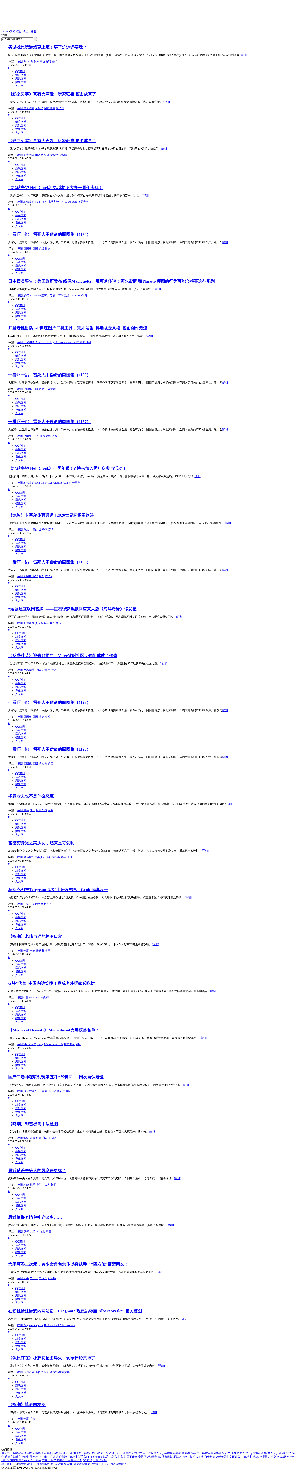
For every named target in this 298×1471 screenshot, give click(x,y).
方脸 (42, 1231)
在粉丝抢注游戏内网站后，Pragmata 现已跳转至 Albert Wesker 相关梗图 (75, 1311)
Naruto (73, 295)
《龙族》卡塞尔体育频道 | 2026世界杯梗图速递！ (53, 515)
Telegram (35, 903)
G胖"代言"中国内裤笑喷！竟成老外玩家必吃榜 (51, 983)
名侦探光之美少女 (34, 857)
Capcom (38, 1325)
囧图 (35, 248)
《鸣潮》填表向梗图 (27, 1404)
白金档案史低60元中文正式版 (222, 1456)
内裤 (46, 997)
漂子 (47, 950)
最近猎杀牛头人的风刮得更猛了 (37, 1170)
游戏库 (35, 61)
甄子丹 (60, 108)
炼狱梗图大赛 (80, 201)
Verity (160, 1453)
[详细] (243, 55)
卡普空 (39, 1372)
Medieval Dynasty (33, 1044)
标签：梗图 (29, 31)
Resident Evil (51, 1325)
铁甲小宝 (50, 1091)
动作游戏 (52, 154)
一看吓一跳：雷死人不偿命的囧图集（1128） (49, 702)
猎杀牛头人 (43, 1184)
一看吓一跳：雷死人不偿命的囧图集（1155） (49, 562)
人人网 (19, 85)
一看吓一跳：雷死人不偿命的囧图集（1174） (49, 234)
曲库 (120, 1456)
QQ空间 (20, 71)
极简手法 (41, 1137)
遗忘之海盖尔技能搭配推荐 (21, 1456)
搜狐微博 (20, 82)
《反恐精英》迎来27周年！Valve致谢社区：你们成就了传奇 (62, 655)
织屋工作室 (130, 1456)
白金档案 (246, 1456)
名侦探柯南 (53, 857)
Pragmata (28, 1325)
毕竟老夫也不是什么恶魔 (31, 796)
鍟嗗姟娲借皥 (63, 1464)
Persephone (96, 1456)
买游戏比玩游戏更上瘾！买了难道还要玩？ (47, 47)
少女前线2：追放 (33, 1091)
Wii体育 (82, 295)
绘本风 (168, 1453)
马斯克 (45, 903)
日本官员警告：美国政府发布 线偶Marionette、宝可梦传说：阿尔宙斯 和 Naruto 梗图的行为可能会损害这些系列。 (113, 281)
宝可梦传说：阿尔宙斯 (55, 295)
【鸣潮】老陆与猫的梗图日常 (35, 936)
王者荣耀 (50, 388)
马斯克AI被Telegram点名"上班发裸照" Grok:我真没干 (58, 889)
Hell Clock (65, 201)
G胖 (25, 997)
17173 (4, 31)
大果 (26, 1278)
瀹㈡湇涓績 (100, 1464)
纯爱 (32, 1184)
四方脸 (52, 1278)
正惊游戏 (45, 435)
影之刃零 (28, 108)
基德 (63, 857)
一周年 (76, 482)
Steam (26, 61)
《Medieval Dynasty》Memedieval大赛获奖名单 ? (53, 1030)
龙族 (26, 529)
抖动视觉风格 (82, 342)
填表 (32, 1418)
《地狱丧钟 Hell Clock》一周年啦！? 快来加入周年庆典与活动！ (67, 468)
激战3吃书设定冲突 (264, 1456)
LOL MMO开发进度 (102, 1453)
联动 (69, 857)
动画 (32, 810)
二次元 (34, 1278)
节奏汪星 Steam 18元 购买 (25, 1460)
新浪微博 (20, 74)
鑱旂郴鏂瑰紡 (82, 1464)
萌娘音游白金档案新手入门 (72, 1456)
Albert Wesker (67, 1325)
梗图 (20, 61)
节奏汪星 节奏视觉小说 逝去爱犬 (62, 1460)
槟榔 (26, 1231)
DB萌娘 (87, 1460)
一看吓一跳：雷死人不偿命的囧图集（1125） (49, 749)
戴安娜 (65, 1372)
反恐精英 (28, 669)
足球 (50, 529)
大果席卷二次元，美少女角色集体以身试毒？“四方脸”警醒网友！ (68, 1264)
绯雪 (32, 1137)
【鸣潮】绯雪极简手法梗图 (33, 1124)
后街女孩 (41, 810)
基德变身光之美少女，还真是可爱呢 (41, 843)
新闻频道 (15, 31)
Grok (26, 903)
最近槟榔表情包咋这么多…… (35, 1217)
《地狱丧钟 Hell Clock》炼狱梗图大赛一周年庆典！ (55, 187)
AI (51, 903)
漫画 (26, 810)
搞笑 (47, 248)
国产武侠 (49, 108)
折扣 (54, 61)
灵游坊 (39, 108)
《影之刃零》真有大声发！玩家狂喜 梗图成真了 (52, 94)
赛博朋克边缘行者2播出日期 (155, 1456)
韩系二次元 (110, 1456)
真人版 (39, 623)
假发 (58, 623)
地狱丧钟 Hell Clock (35, 201)
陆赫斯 (40, 950)
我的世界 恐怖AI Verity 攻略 (242, 1453)
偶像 (50, 810)
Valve (38, 669)
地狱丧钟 (53, 201)
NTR (26, 1184)
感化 (188, 1453)
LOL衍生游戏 (47, 1456)
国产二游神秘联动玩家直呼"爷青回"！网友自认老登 (56, 1077)
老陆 (32, 950)
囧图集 (27, 248)
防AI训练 (29, 342)
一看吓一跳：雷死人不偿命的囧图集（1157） (49, 421)
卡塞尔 (34, 529)
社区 (54, 669)
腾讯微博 (20, 78)
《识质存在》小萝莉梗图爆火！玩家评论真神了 (51, 1358)
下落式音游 (100, 1460)
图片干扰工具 (43, 342)
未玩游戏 (45, 61)
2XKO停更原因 (124, 1453)
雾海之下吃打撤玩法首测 (188, 1456)
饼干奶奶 (84, 1453)
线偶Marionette (32, 295)
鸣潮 (26, 950)
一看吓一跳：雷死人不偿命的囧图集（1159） (49, 375)
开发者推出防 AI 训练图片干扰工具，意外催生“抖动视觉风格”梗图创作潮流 (77, 328)
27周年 (46, 669)
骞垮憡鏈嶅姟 (45, 1464)
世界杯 (43, 529)
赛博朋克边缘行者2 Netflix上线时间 (56, 1453)
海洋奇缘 (28, 623)
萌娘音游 (178, 1453)
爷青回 (67, 1091)
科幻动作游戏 (52, 1372)
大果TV (34, 1231)
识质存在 (28, 1372)
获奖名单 (69, 1044)
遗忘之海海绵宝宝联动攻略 (17, 1453)
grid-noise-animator (63, 342)
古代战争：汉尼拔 (145, 1453)
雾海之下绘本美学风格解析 (207, 1453)
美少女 (43, 1278)
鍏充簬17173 (9, 1464)
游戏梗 (49, 763)
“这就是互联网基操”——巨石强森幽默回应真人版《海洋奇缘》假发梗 (72, 609)
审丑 (48, 1231)
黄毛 (53, 1184)
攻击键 (52, 1137)
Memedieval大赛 (53, 1044)
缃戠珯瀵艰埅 (118, 1464)
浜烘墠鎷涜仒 (26, 1464)
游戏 (41, 248)
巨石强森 (49, 623)
